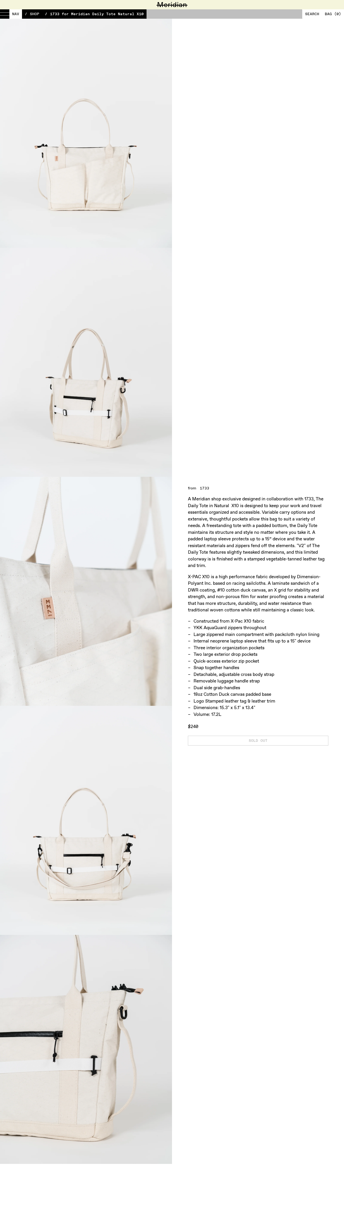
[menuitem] (11, 14)
